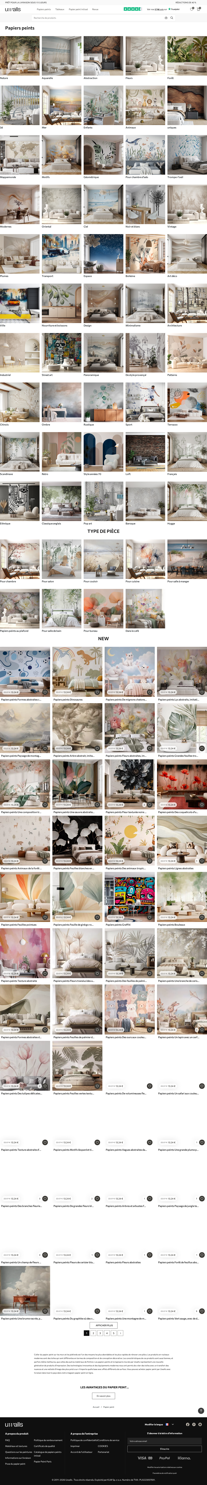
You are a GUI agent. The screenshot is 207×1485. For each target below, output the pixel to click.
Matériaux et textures (16, 1446)
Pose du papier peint (15, 1463)
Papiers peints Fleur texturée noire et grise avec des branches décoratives (126, 812)
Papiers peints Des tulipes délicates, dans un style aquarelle (21, 1093)
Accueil (96, 1407)
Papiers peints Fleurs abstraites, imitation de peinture (126, 755)
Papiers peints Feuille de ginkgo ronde (74, 924)
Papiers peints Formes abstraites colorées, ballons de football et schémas (21, 699)
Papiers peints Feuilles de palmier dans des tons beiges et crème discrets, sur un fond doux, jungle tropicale (74, 1037)
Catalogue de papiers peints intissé (47, 1454)
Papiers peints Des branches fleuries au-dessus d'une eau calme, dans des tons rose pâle (21, 1205)
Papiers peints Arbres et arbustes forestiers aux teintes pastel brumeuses (126, 1205)
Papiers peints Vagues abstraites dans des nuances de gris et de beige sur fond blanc (126, 1149)
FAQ (7, 1440)
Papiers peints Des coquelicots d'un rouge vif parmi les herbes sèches (178, 812)
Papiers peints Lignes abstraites (175, 868)
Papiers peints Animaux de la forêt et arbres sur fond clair (21, 868)
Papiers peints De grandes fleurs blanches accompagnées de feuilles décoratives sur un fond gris (74, 1205)
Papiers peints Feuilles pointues (18, 924)
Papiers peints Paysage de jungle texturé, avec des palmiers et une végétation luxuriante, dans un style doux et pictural (178, 1205)
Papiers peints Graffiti (118, 924)
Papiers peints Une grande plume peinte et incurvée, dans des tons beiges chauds (178, 1149)
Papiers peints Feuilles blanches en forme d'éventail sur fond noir (74, 868)
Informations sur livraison (18, 1457)
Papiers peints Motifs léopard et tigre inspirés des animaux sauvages (74, 1149)
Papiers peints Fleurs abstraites (123, 1262)
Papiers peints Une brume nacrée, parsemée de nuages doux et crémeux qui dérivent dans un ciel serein (21, 1318)
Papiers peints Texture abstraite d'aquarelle (21, 1149)
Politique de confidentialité (84, 1440)
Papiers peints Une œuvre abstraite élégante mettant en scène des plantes (74, 812)
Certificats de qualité (44, 1446)
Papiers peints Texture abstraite (19, 980)
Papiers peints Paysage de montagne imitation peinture (21, 755)
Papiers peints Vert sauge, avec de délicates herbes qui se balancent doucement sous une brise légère (178, 1318)
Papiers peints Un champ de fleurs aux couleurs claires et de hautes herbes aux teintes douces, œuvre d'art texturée (21, 1262)
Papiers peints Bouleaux (171, 924)
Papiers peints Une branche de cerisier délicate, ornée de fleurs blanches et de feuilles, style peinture (178, 980)
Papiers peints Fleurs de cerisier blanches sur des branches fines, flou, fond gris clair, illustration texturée (74, 1262)
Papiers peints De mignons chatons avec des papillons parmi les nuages (126, 699)
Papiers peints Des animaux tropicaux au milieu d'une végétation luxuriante (126, 868)
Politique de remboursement (48, 1440)
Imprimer (75, 1446)
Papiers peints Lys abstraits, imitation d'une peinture (178, 699)
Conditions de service (108, 1440)
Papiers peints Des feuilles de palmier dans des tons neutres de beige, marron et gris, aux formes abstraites (126, 980)
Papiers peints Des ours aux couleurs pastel (126, 1037)
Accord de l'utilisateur (81, 1452)
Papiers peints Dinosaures (68, 699)
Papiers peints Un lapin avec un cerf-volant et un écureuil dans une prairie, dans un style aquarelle (178, 1037)
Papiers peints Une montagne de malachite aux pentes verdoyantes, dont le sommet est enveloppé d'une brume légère (126, 1318)
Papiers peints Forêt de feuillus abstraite (178, 1262)
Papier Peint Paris (42, 1461)
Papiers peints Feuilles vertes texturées (74, 1093)
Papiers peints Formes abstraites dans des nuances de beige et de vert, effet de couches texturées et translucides (21, 1037)
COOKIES (103, 1446)
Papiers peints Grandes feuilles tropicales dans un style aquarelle (178, 755)
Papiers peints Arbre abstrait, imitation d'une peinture (74, 755)
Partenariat (103, 1452)
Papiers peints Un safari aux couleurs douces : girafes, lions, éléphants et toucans (178, 1093)
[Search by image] (166, 18)
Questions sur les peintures (18, 1452)
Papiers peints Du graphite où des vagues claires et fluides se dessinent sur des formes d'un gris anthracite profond (74, 1318)
